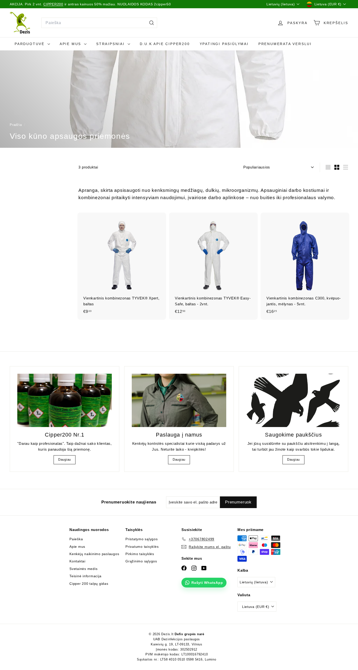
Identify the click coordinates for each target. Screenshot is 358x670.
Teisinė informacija (85, 576)
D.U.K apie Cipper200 (165, 44)
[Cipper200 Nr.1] (64, 400)
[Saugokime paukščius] (293, 400)
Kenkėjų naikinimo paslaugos (94, 554)
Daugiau (64, 459)
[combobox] (99, 23)
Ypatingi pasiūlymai (224, 44)
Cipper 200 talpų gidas (88, 584)
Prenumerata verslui (285, 44)
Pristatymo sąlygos (141, 539)
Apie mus (71, 44)
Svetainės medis (83, 569)
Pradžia (16, 125)
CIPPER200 (53, 4)
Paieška (76, 539)
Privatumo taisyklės (142, 547)
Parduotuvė (30, 44)
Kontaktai (77, 561)
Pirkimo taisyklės (139, 554)
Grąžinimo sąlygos (141, 561)
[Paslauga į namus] (179, 400)
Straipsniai (111, 44)
